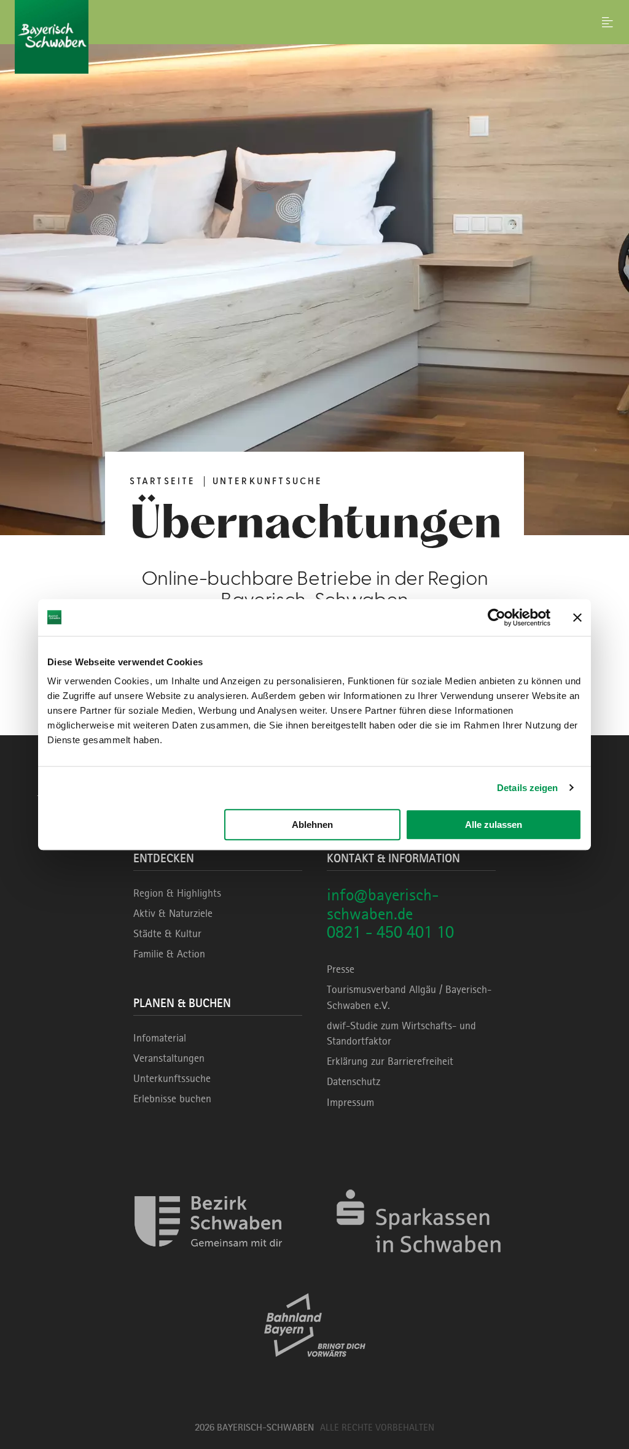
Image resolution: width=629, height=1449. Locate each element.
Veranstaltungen (169, 1058)
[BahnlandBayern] (315, 1367)
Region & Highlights (177, 893)
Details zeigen (527, 787)
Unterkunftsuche (268, 481)
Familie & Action (169, 954)
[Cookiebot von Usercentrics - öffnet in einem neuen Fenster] (496, 617)
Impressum (350, 1102)
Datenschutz (353, 1081)
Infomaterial (159, 1038)
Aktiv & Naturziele (173, 913)
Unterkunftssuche (172, 1078)
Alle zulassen (493, 824)
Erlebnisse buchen (172, 1098)
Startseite (163, 481)
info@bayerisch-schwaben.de (383, 904)
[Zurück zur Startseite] (314, 37)
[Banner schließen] (577, 617)
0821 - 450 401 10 (390, 931)
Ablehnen (312, 824)
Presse (340, 969)
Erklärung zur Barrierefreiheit (390, 1061)
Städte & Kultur (167, 933)
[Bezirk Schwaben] (208, 1264)
